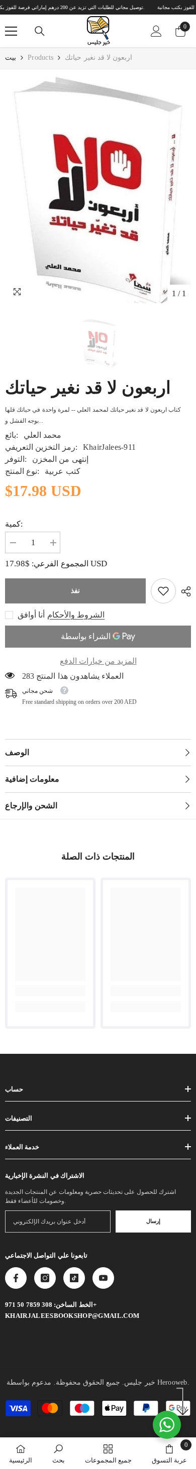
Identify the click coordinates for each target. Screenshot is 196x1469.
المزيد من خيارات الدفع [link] (98, 661)
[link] (163, 590)
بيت (10, 57)
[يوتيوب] (103, 1278)
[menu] (11, 31)
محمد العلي (42, 435)
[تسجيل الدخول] (156, 31)
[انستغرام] (45, 1278)
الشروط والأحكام (76, 614)
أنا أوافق (31, 614)
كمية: (14, 524)
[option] (98, 189)
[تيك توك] (74, 1278)
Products (40, 57)
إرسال (153, 1221)
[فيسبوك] (16, 1278)
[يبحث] (40, 31)
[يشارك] (183, 591)
